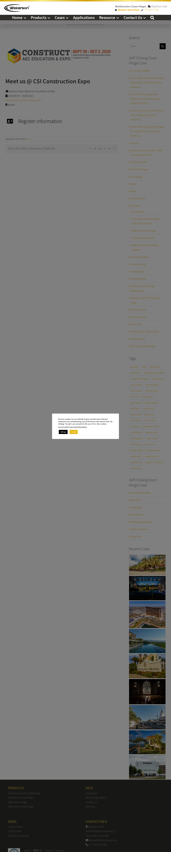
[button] (152, 17)
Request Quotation (129, 9)
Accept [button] (73, 432)
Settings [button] (63, 432)
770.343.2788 (151, 9)
